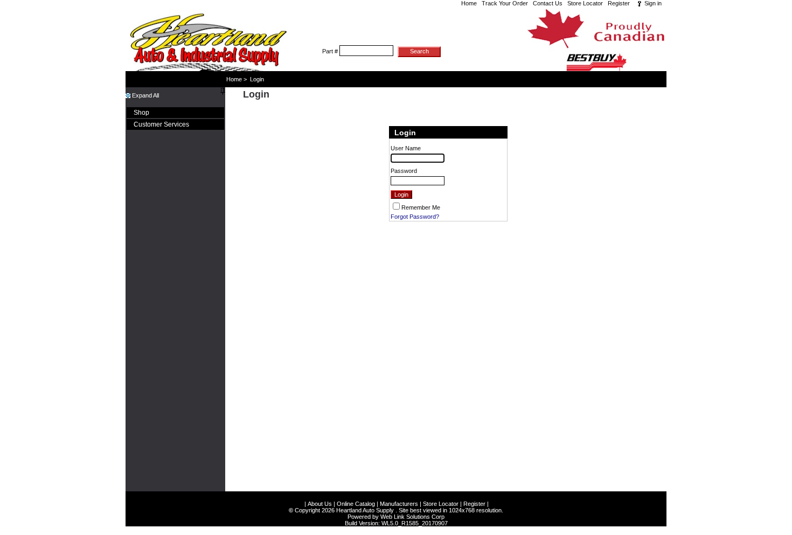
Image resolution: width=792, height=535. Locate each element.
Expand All (144, 95)
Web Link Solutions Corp (412, 516)
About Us (320, 504)
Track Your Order (505, 3)
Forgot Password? (415, 216)
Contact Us (547, 3)
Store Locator (585, 3)
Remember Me (420, 207)
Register (619, 3)
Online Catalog (356, 504)
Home (469, 3)
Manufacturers (399, 504)
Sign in (653, 3)
